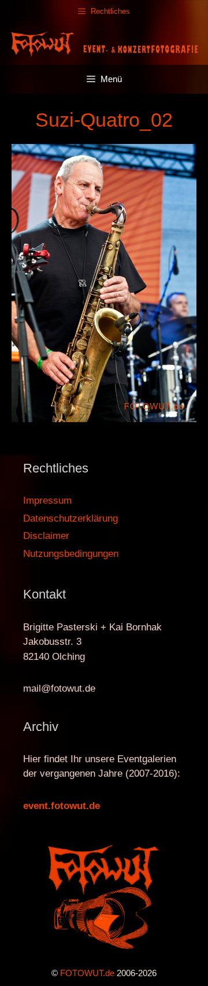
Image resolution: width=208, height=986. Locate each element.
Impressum (47, 500)
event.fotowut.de (61, 805)
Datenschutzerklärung (70, 518)
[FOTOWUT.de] (104, 43)
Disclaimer (46, 535)
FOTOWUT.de (87, 973)
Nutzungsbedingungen (70, 553)
